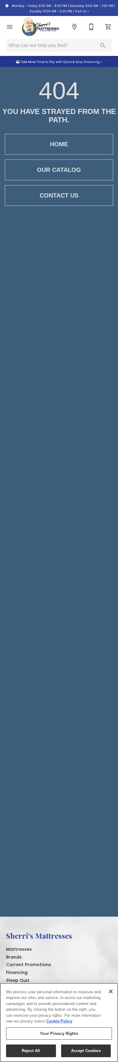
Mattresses (19, 949)
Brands (14, 957)
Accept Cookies (86, 1050)
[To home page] (40, 27)
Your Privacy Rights (59, 1033)
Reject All (31, 1050)
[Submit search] (103, 45)
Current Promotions (28, 965)
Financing (17, 972)
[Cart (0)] (108, 27)
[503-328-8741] (91, 27)
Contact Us (59, 195)
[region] (59, 1022)
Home (59, 144)
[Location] (74, 27)
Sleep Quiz (17, 980)
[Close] (110, 991)
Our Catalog (59, 169)
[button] (9, 27)
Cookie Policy (59, 1021)
